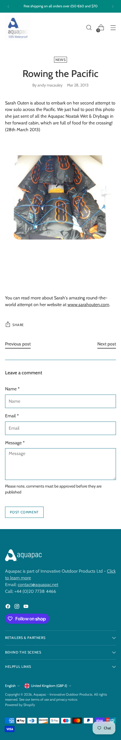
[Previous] (8, 6)
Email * (12, 415)
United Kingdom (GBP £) (49, 686)
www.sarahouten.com (88, 304)
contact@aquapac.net (38, 584)
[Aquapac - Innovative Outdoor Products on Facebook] (8, 607)
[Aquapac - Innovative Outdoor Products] (17, 27)
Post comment (24, 512)
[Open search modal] (89, 27)
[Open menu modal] (113, 27)
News (60, 60)
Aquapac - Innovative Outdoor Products (62, 694)
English (10, 686)
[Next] (112, 6)
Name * (12, 388)
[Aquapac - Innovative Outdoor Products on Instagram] (17, 607)
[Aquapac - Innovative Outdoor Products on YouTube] (26, 607)
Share (18, 325)
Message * (15, 442)
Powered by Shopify (20, 705)
